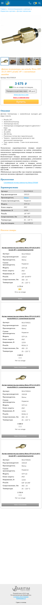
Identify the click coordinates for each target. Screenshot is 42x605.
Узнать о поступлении (20, 367)
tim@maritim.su (21, 598)
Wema (26, 197)
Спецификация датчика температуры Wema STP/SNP (21, 182)
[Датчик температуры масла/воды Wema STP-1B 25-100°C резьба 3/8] (21, 245)
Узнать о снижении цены (21, 97)
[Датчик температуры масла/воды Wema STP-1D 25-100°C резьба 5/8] (21, 451)
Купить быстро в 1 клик (21, 95)
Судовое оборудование (21, 597)
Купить (21, 101)
